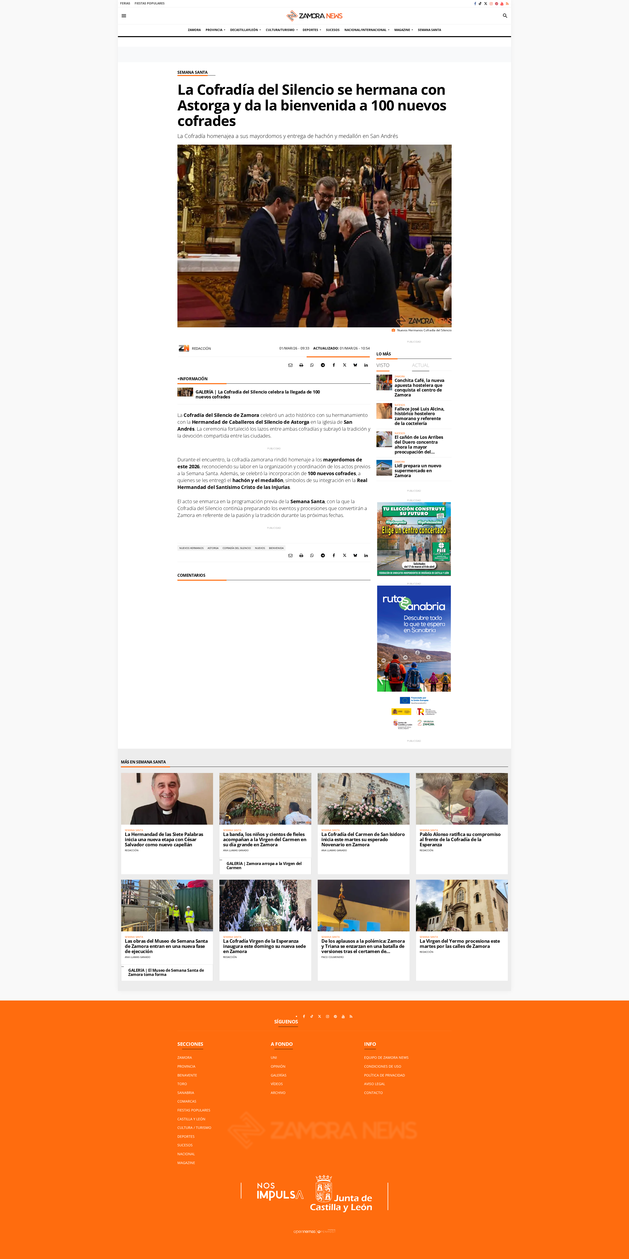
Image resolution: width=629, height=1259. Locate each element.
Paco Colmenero (332, 957)
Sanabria (185, 1092)
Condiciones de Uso (382, 1066)
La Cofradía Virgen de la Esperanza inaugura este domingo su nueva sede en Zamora (264, 946)
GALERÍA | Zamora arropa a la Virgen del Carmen (264, 866)
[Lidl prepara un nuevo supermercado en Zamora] (384, 468)
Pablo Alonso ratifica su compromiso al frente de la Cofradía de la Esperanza (460, 839)
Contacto (373, 1092)
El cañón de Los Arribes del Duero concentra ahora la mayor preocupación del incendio (419, 446)
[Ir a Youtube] (501, 3)
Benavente (187, 1075)
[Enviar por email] (290, 365)
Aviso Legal (374, 1083)
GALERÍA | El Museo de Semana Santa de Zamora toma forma (166, 972)
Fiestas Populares (150, 3)
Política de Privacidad (384, 1075)
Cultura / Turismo (194, 1127)
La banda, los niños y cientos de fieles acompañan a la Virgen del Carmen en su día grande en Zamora (264, 839)
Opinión (278, 1066)
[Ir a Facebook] (475, 3)
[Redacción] (184, 348)
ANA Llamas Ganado (236, 850)
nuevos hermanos (191, 548)
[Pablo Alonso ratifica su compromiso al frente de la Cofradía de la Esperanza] (462, 799)
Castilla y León (191, 1119)
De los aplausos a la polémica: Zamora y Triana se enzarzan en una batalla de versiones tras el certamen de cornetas (363, 949)
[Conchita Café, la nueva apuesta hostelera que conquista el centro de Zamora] (384, 382)
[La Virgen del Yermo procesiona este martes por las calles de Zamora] (462, 905)
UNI (274, 1057)
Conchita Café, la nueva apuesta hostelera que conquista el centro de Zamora (419, 387)
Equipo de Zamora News (386, 1057)
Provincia (186, 1066)
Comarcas (186, 1101)
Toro (182, 1083)
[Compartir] (312, 365)
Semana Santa (192, 72)
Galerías (278, 1075)
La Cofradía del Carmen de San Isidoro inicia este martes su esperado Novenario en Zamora (363, 839)
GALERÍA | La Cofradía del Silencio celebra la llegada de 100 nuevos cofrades (258, 394)
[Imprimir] (301, 365)
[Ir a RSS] (507, 3)
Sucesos (185, 1145)
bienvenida (276, 548)
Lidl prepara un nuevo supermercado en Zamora (418, 470)
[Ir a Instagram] (491, 3)
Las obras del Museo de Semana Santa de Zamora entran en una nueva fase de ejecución (166, 946)
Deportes (186, 1136)
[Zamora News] (314, 15)
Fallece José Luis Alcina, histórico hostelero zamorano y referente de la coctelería (419, 416)
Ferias (125, 3)
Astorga (213, 548)
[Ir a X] (485, 3)
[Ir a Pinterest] (496, 3)
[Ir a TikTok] (480, 3)
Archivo (278, 1092)
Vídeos (277, 1083)
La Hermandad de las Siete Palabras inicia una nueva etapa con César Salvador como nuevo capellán (164, 839)
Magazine (186, 1162)
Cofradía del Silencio (237, 548)
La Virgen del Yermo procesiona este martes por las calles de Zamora (460, 943)
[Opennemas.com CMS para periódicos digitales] (314, 1231)
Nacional (186, 1154)
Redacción (201, 348)
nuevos (260, 548)
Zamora (184, 1057)
